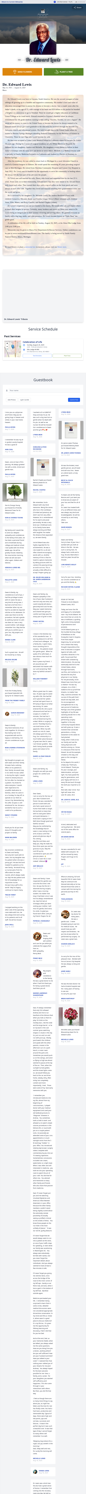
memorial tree (30, 247)
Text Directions (37, 356)
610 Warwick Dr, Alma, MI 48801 (38, 352)
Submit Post (74, 400)
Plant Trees (67, 356)
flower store (61, 247)
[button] (12, 347)
